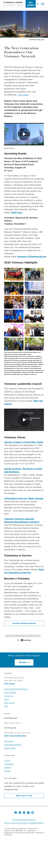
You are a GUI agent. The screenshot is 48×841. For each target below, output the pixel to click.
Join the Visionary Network (24, 623)
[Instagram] (24, 812)
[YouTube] (32, 812)
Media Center (9, 703)
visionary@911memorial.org (31, 256)
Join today (23, 95)
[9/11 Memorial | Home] (13, 4)
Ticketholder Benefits (12, 744)
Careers (7, 760)
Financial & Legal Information (24, 819)
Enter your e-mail (24, 796)
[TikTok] (20, 812)
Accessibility (9, 764)
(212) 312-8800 (10, 692)
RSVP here (16, 212)
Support (7, 771)
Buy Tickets (31, 3)
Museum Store (9, 748)
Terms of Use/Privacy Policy (15, 823)
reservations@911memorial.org (16, 689)
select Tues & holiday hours (15, 736)
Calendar (7, 767)
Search (39, 5)
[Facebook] (15, 812)
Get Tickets (8, 741)
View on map (9, 683)
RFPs (6, 706)
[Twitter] (28, 812)
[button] (42, 4)
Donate (22, 662)
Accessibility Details (36, 823)
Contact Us (8, 696)
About (6, 699)
